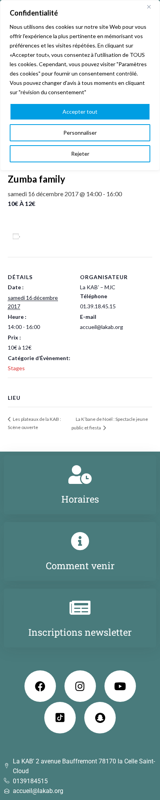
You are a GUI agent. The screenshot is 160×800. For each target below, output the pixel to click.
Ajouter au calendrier (52, 236)
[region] (80, 85)
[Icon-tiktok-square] (60, 717)
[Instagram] (80, 686)
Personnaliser (80, 132)
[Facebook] (40, 686)
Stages (16, 368)
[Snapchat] (100, 717)
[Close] (152, 6)
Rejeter (80, 153)
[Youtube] (120, 686)
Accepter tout (80, 111)
